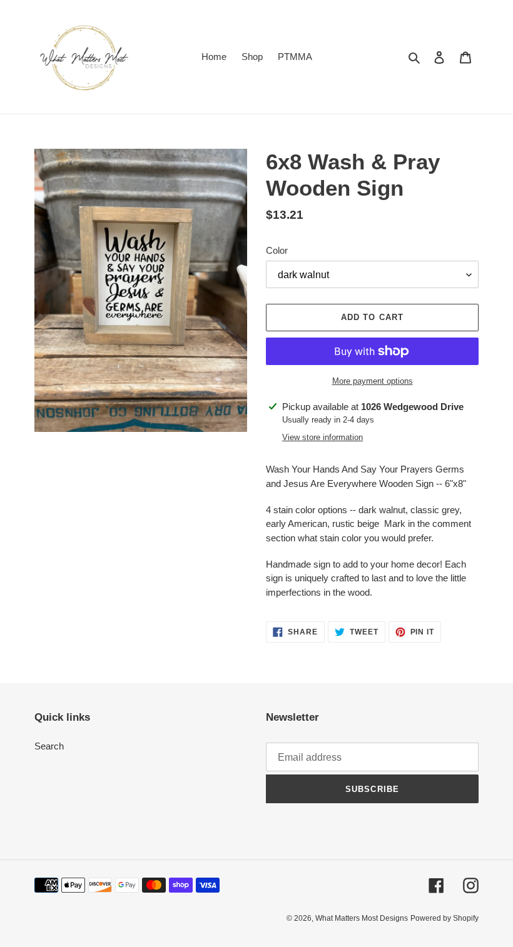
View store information (322, 437)
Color (277, 250)
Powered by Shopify (444, 918)
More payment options (372, 381)
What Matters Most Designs (361, 918)
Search (49, 746)
